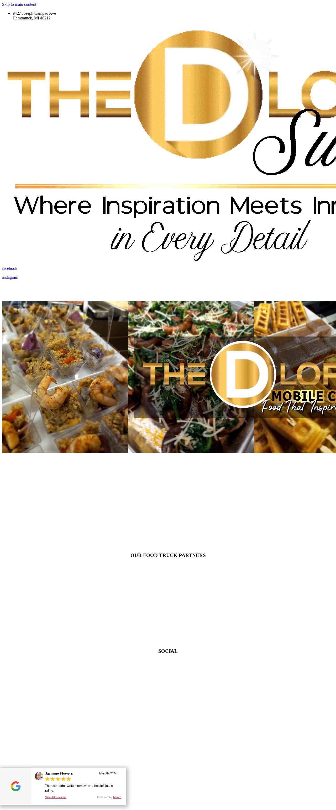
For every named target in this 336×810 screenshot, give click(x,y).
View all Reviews (55, 797)
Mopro (117, 797)
